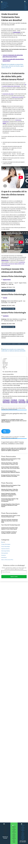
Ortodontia (3, 555)
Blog (2, 542)
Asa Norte (5, 316)
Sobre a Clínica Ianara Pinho (7, 559)
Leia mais (4, 431)
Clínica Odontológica (5, 546)
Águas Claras (7, 279)
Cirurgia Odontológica (5, 544)
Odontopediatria (4, 553)
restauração (16, 32)
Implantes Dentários (5, 548)
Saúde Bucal (4, 557)
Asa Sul (5, 298)
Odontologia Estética (5, 550)
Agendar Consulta (14, 576)
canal (4, 123)
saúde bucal (4, 260)
